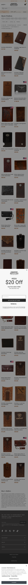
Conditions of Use (6, 576)
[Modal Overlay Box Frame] (14, 292)
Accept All (14, 582)
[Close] (26, 565)
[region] (14, 574)
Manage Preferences (14, 578)
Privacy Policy (14, 576)
